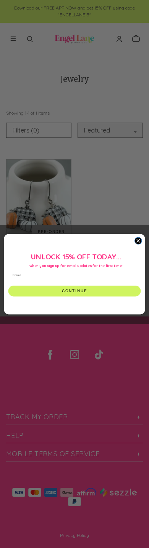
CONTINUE (74, 291)
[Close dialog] (138, 240)
